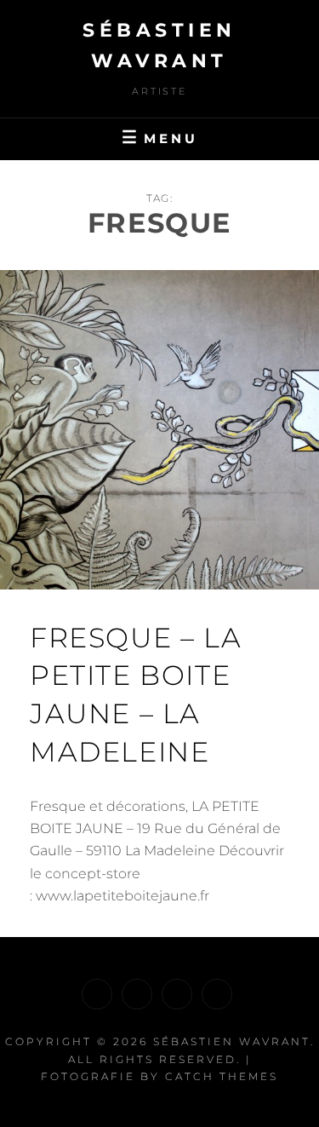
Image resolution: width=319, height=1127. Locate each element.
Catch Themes (221, 1076)
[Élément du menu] (97, 994)
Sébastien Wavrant (231, 1041)
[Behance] (217, 994)
